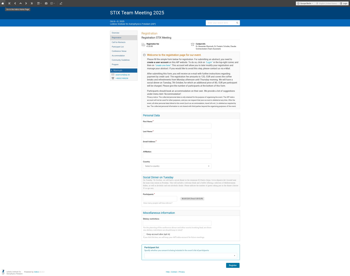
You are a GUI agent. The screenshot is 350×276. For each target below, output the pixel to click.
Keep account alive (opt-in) (158, 234)
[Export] (39, 3)
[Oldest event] (9, 3)
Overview (115, 33)
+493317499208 (122, 78)
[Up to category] (20, 3)
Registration (116, 38)
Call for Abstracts (119, 42)
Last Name (147, 131)
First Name (147, 121)
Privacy (182, 272)
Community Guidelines (121, 60)
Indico (36, 272)
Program (115, 64)
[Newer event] (26, 3)
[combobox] (177, 166)
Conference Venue (119, 51)
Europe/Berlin (306, 3)
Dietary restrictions (151, 219)
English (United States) (328, 3)
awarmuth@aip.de (123, 75)
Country (146, 162)
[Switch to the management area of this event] (61, 3)
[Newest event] (31, 3)
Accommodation (118, 56)
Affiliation (147, 152)
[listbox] (190, 255)
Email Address (149, 141)
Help (168, 272)
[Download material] (46, 3)
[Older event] (15, 3)
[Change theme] (53, 3)
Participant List (118, 47)
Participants (148, 194)
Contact (174, 272)
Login (345, 3)
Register (233, 265)
